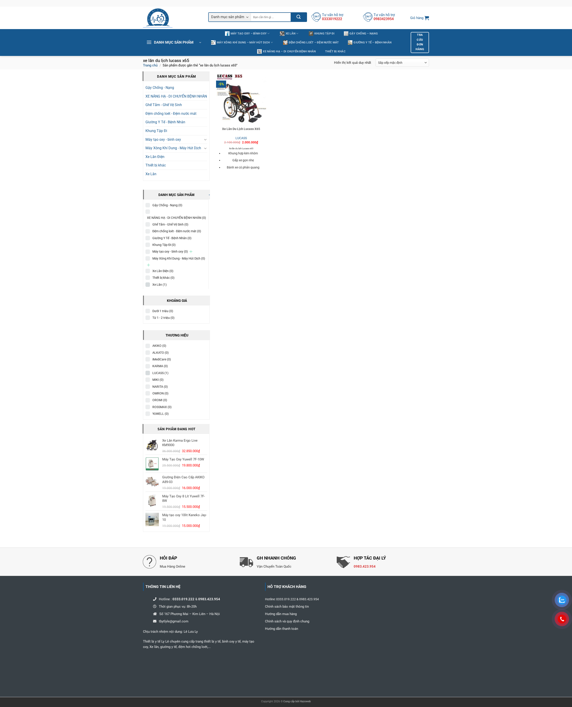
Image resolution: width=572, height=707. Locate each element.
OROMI (159, 400)
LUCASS (160, 373)
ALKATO (160, 352)
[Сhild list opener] (190, 251)
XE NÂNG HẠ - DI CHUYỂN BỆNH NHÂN (176, 96)
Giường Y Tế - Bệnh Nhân (165, 122)
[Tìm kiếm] (299, 17)
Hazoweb (305, 701)
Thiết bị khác (335, 51)
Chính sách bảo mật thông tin (287, 607)
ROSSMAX (162, 407)
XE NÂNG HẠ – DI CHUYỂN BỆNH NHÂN (289, 51)
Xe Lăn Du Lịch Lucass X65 (241, 129)
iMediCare (161, 359)
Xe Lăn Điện (154, 157)
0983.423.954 (365, 566)
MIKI (158, 379)
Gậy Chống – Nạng (363, 33)
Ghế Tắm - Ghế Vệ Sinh (163, 105)
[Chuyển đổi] (205, 139)
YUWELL (160, 413)
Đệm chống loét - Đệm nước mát (170, 113)
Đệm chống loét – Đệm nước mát (314, 42)
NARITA (160, 386)
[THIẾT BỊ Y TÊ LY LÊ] (172, 18)
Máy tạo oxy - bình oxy (163, 139)
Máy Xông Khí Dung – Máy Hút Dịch (243, 42)
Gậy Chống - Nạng (159, 87)
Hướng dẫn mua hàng (281, 614)
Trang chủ (150, 65)
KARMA (160, 366)
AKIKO (159, 345)
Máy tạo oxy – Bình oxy (249, 33)
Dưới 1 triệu (162, 311)
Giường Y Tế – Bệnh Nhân (372, 42)
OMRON (160, 393)
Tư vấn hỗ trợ (332, 15)
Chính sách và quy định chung (287, 621)
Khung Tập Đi (324, 33)
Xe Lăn (291, 33)
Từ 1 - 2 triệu (163, 317)
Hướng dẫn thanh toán (281, 629)
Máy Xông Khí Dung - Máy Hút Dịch (173, 148)
